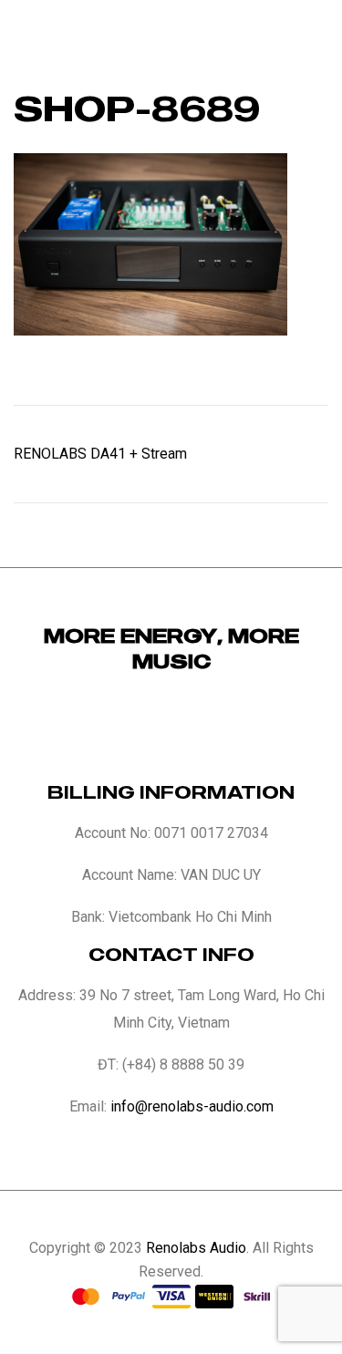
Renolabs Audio (196, 1247)
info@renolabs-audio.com (192, 1106)
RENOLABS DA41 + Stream (100, 453)
